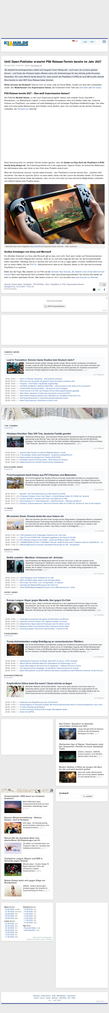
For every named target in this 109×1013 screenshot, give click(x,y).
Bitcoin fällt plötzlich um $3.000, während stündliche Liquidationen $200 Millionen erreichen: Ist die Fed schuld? (63, 670)
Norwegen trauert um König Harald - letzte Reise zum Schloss (44, 459)
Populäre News (30, 928)
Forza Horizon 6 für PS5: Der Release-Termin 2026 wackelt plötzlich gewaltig (49, 390)
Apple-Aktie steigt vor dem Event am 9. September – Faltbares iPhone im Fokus (50, 665)
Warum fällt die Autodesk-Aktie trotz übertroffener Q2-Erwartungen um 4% (48, 663)
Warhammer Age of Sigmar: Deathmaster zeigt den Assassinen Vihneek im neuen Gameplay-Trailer (81, 746)
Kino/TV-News (11, 549)
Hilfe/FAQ (62, 998)
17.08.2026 (9, 937)
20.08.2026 (9, 930)
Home (36, 998)
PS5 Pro (33, 264)
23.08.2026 (9, 923)
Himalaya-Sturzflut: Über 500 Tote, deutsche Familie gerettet (39, 433)
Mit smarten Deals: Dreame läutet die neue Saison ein (35, 516)
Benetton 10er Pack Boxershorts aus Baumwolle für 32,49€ (42, 493)
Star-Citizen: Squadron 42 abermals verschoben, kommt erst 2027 (45, 393)
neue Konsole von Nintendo (87, 277)
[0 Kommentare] (10, 289)
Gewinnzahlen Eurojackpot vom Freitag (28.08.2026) (40, 457)
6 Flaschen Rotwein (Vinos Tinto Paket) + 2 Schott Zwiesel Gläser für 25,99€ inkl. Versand (54, 496)
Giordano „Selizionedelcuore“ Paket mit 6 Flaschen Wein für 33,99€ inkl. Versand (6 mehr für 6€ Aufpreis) (60, 503)
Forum (42, 998)
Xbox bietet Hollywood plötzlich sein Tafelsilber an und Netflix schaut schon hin (50, 395)
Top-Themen (11, 426)
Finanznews (11, 633)
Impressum (71, 995)
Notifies (49, 939)
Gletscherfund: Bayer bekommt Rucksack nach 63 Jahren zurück (45, 624)
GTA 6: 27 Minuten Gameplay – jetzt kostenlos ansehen (41, 378)
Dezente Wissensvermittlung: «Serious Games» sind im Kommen (23, 818)
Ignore (43, 939)
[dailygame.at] (9, 286)
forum (105, 310)
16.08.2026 (28, 909)
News (48, 998)
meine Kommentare (33, 939)
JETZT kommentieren (56, 306)
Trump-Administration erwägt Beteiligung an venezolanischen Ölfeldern (45, 641)
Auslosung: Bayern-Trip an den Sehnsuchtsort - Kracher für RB (44, 628)
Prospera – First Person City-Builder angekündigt (39, 383)
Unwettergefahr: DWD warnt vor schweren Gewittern (24, 797)
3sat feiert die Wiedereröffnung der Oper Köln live (39, 585)
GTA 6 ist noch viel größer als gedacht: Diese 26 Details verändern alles (47, 381)
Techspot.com (23, 108)
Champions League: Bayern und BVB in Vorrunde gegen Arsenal (23, 859)
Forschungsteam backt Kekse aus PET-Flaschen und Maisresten (41, 474)
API (69, 998)
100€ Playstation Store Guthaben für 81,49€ (37, 577)
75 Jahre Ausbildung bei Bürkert (32, 707)
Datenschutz (46, 995)
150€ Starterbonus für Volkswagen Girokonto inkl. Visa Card (43, 535)
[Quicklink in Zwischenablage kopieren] (101, 284)
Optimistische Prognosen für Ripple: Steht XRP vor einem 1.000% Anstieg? (49, 661)
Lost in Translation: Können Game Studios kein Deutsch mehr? (41, 359)
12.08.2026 (28, 918)
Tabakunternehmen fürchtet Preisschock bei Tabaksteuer (42, 462)
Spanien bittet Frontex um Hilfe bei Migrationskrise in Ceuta (43, 452)
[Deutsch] (73, 41)
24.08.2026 (9, 918)
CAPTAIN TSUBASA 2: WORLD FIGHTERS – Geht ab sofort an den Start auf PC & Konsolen (55, 386)
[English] (76, 41)
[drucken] (104, 284)
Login (85, 41)
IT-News (8, 508)
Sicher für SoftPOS (27, 712)
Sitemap (36, 995)
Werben (55, 998)
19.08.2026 (9, 932)
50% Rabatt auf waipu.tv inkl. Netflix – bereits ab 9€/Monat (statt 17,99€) (47, 540)
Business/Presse (13, 675)
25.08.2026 (9, 916)
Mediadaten (61, 995)
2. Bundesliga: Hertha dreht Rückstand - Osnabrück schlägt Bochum (46, 455)
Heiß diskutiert (29, 930)
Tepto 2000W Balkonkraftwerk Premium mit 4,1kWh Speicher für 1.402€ (47, 587)
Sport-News (11, 592)
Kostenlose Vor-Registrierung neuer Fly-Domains (39, 702)
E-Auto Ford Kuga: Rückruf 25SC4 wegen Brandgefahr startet (43, 709)
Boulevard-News (13, 467)
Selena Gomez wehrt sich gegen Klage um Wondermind (24, 881)
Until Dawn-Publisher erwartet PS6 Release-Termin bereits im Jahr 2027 (52, 61)
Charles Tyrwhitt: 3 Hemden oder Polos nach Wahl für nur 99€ (43, 498)
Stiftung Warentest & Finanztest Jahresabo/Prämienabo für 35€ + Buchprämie (49, 544)
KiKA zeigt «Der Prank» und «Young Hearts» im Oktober (41, 582)
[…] (84, 370)
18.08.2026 (9, 934)
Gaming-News (11, 352)
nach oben (100, 1001)
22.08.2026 (9, 925)
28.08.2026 (9, 909)
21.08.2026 (9, 928)
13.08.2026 (28, 916)
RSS (73, 998)
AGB (53, 995)
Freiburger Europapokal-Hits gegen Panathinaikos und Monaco (44, 619)
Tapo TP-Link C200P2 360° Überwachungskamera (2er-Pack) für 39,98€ (48, 537)
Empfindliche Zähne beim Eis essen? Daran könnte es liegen (39, 683)
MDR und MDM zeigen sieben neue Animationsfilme (40, 580)
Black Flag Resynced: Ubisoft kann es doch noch (38, 400)
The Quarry (96, 87)
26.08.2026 (9, 913)
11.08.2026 (28, 920)
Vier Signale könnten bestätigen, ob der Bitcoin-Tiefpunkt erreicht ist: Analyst (49, 668)
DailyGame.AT (36, 65)
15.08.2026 (28, 911)
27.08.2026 (9, 911)
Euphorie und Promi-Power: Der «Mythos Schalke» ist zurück (43, 621)
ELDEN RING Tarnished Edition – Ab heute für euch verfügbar (44, 388)
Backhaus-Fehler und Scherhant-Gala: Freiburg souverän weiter (44, 626)
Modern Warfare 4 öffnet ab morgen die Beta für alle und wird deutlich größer (80, 768)
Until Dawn (83, 87)
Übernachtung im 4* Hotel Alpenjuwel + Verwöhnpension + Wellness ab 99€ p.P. (51, 501)
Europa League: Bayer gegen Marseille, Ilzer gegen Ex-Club (39, 600)
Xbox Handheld (36, 246)
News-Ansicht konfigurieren (42, 937)
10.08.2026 (28, 922)
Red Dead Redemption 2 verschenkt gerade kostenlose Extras (44, 398)
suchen (89, 796)
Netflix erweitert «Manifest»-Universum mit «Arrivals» (35, 557)
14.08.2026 (28, 913)
